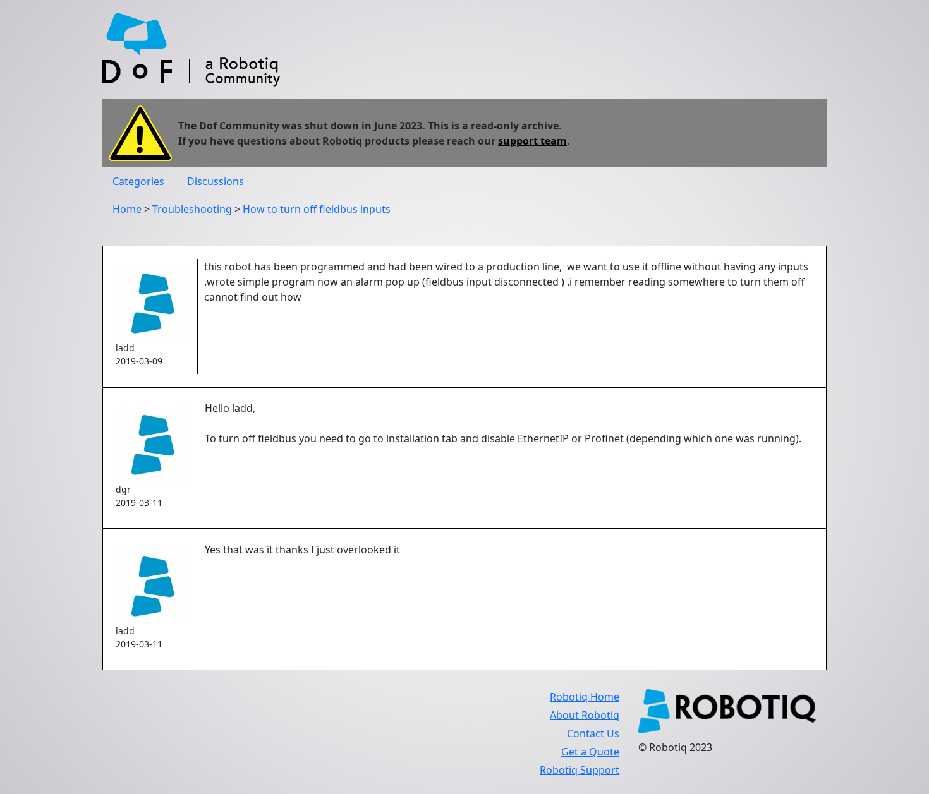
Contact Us (593, 733)
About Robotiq (584, 715)
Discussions (215, 181)
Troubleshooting (192, 209)
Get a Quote (590, 752)
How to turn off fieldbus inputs (317, 209)
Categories (138, 181)
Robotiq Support (579, 770)
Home (127, 209)
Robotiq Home (584, 697)
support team (532, 141)
